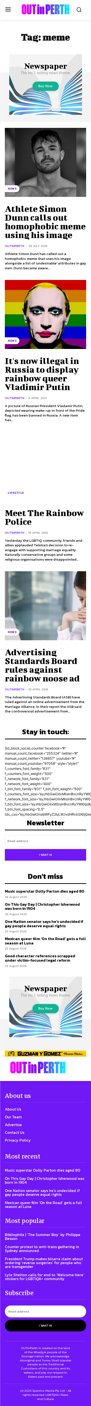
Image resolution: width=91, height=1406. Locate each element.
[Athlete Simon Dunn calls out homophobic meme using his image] (45, 162)
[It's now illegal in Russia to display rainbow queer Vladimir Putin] (45, 314)
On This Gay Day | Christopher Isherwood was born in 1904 (42, 906)
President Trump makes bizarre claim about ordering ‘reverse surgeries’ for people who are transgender (44, 1262)
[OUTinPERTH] (45, 9)
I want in (45, 855)
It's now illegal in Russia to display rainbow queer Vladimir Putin (42, 373)
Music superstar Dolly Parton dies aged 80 (44, 891)
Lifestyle (16, 493)
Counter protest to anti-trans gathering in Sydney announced (42, 1248)
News (12, 188)
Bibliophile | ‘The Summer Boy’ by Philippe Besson (42, 1236)
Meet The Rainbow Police (44, 517)
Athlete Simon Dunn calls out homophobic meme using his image (45, 221)
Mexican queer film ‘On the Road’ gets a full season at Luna (45, 941)
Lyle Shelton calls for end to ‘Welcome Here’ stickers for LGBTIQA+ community (44, 1277)
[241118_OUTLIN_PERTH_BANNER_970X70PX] (45, 1054)
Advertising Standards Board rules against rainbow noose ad (42, 665)
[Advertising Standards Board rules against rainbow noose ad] (45, 605)
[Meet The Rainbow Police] (45, 466)
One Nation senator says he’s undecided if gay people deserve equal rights (44, 924)
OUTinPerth (14, 246)
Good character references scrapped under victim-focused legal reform (40, 958)
